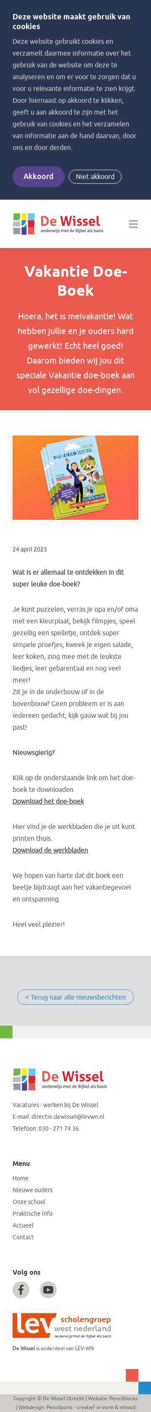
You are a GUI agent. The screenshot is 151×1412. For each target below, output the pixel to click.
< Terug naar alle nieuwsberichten (75, 997)
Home (21, 1178)
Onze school (29, 1202)
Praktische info (32, 1213)
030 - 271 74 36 (59, 1128)
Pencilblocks (123, 1398)
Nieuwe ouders (32, 1190)
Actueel (23, 1225)
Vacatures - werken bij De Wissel (55, 1105)
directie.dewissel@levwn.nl (67, 1117)
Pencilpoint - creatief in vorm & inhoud (91, 1407)
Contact (23, 1237)
